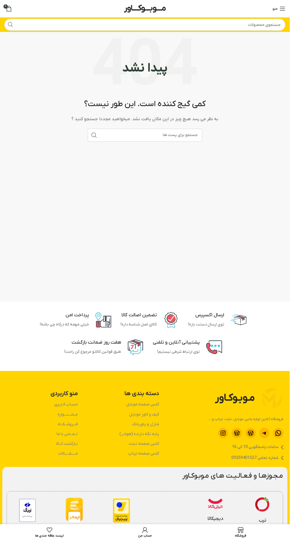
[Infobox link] (262, 510)
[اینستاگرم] (223, 433)
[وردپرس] (250, 433)
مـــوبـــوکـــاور (145, 8)
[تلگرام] (264, 433)
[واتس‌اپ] (278, 433)
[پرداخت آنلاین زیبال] (27, 510)
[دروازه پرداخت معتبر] (121, 510)
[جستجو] (10, 25)
